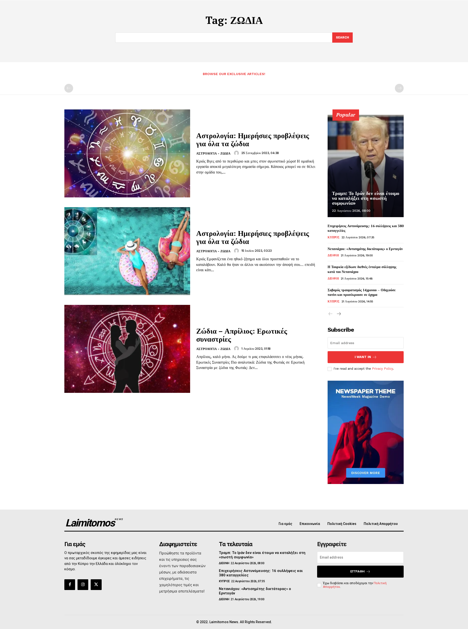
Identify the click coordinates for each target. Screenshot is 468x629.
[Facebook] (69, 584)
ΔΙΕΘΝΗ (333, 255)
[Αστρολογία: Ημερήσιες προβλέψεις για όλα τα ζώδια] (127, 153)
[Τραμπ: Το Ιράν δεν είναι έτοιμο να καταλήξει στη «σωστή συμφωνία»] (366, 166)
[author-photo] (237, 153)
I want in (363, 357)
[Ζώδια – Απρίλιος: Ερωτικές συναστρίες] (127, 349)
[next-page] (338, 314)
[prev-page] (68, 88)
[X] (96, 584)
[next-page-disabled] (399, 88)
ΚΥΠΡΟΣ (333, 237)
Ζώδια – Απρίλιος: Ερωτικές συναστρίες (241, 335)
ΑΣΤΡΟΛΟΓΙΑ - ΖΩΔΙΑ (213, 153)
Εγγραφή (357, 571)
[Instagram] (83, 584)
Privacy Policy (382, 368)
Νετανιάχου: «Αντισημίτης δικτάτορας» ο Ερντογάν (365, 248)
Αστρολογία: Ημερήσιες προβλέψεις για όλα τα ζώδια (252, 139)
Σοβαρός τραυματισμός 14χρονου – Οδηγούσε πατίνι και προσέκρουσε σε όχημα (362, 292)
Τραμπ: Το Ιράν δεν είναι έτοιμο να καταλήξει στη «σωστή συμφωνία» (365, 198)
